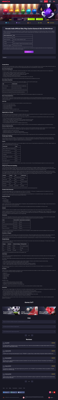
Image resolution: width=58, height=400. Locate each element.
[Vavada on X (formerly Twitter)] (52, 392)
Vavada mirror (29, 51)
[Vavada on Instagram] (50, 392)
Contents (20, 388)
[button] (57, 12)
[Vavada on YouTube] (54, 392)
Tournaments (15, 388)
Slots (4, 388)
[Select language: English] (54, 1)
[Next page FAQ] (32, 335)
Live (6, 388)
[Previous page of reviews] (26, 381)
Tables (10, 388)
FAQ (24, 388)
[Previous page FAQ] (26, 335)
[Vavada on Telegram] (50, 1)
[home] (6, 1)
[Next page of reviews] (32, 381)
